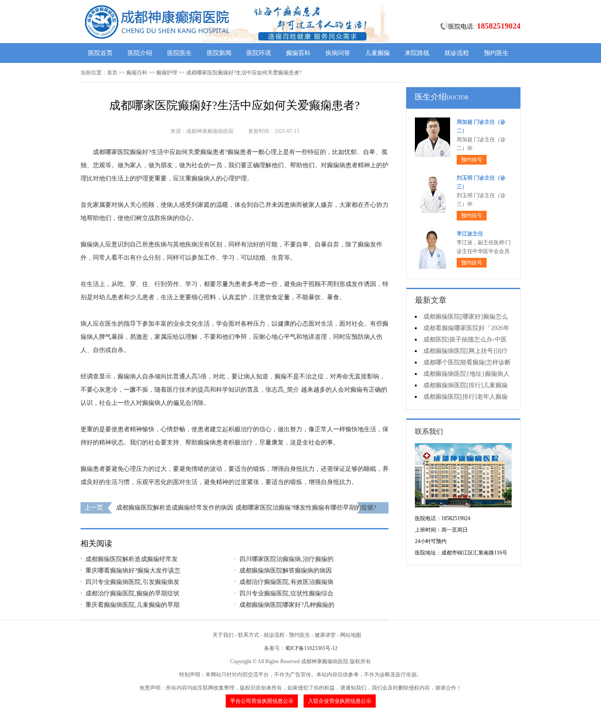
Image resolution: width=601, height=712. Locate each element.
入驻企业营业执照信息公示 (339, 701)
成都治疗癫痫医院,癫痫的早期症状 (132, 593)
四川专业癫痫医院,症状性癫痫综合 (286, 593)
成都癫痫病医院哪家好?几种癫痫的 (286, 605)
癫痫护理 (166, 73)
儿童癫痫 (377, 53)
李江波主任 (470, 234)
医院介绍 (140, 53)
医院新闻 (219, 53)
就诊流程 (456, 53)
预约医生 (496, 53)
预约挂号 (471, 160)
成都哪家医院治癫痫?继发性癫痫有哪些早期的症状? (305, 507)
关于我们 (223, 635)
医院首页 (100, 53)
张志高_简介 (282, 389)
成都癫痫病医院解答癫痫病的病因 (285, 570)
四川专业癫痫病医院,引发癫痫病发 (132, 582)
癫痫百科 (298, 53)
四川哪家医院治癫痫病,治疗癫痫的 (286, 559)
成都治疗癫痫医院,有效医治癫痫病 (286, 582)
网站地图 (350, 635)
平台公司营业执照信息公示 (261, 701)
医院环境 (258, 53)
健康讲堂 (325, 635)
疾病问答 (338, 53)
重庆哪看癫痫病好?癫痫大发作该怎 (132, 570)
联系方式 (248, 635)
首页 (112, 73)
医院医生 (179, 53)
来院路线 (417, 53)
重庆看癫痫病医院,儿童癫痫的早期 (132, 605)
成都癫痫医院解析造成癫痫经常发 (131, 559)
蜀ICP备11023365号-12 (311, 648)
